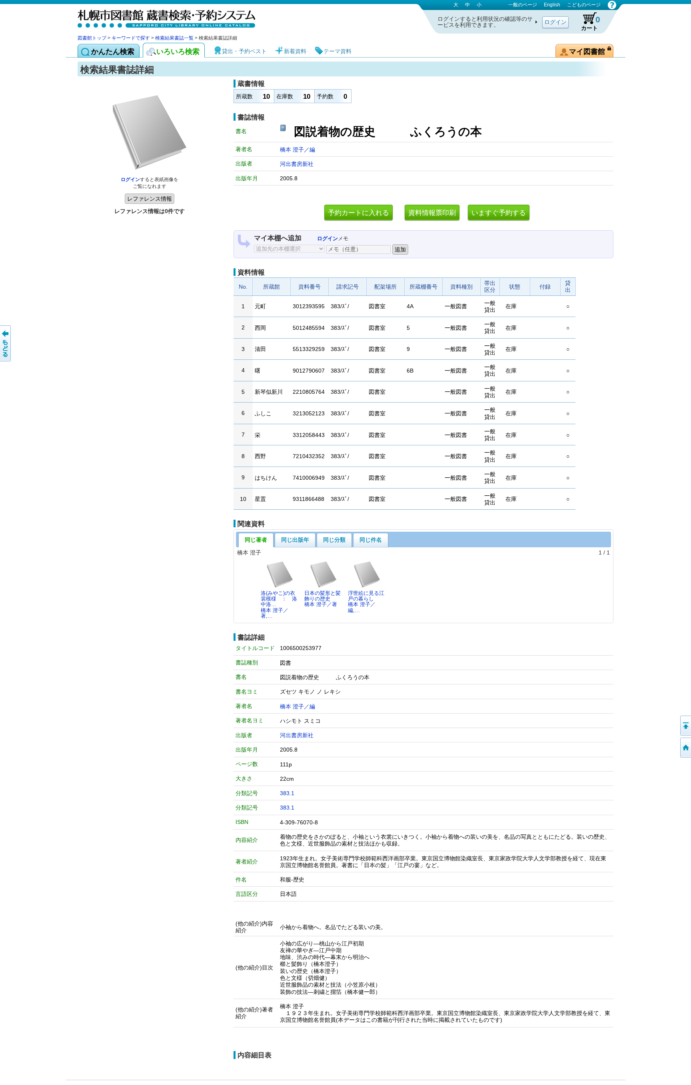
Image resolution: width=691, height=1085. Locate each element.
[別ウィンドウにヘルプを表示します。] (612, 4)
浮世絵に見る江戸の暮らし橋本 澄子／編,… (366, 601)
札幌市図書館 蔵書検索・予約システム (162, 17)
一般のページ (522, 5)
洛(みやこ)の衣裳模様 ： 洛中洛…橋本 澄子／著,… (279, 604)
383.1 (287, 793)
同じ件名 (370, 540)
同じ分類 (334, 540)
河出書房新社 (297, 164)
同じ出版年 (295, 540)
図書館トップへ (685, 748)
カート (590, 23)
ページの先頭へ (685, 726)
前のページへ (6, 343)
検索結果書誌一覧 (174, 38)
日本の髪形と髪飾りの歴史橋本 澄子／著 (322, 599)
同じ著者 (256, 540)
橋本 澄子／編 (297, 149)
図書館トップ (92, 38)
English (552, 5)
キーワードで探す (131, 38)
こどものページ (584, 5)
